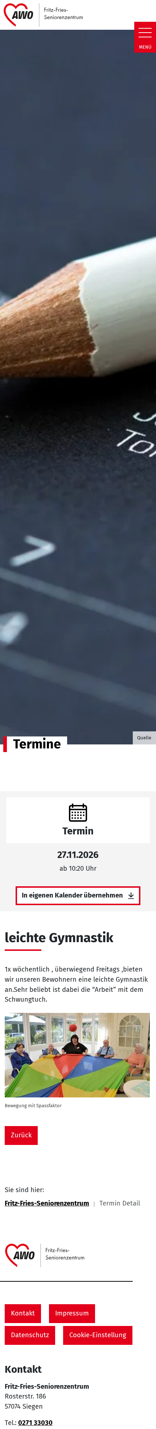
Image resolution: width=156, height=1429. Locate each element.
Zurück (21, 1135)
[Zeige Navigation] (145, 33)
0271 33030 (35, 1423)
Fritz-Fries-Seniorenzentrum (47, 1203)
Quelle (144, 737)
